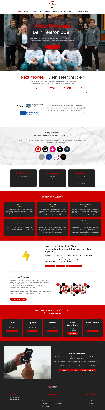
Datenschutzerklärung (89, 400)
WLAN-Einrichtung (81, 183)
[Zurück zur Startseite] (52, 4)
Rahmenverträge (23, 176)
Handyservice (81, 181)
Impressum (91, 403)
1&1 (52, 179)
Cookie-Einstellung (89, 398)
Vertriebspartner (45, 11)
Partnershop (57, 11)
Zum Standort (12, 331)
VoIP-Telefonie (45, 406)
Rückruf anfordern (75, 266)
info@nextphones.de (15, 399)
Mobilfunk (81, 179)
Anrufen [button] (51, 266)
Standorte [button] (26, 11)
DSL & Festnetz (82, 176)
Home (19, 11)
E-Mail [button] (61, 266)
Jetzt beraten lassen (19, 299)
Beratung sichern (82, 11)
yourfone (52, 176)
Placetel (23, 181)
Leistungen (35, 11)
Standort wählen (52, 47)
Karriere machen (68, 11)
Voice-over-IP (23, 179)
